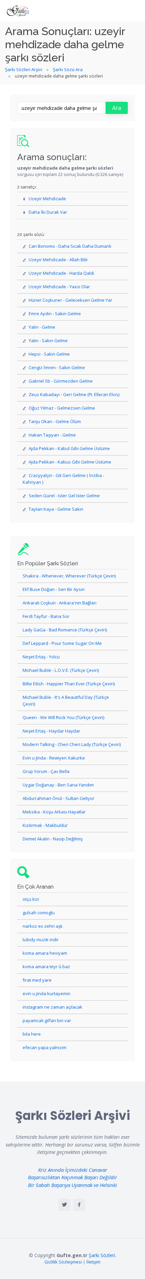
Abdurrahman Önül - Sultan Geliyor (58, 798)
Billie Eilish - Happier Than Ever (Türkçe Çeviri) (69, 684)
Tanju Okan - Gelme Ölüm (55, 421)
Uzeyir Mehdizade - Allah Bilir (58, 260)
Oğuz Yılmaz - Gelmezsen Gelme (62, 408)
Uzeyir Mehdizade (47, 199)
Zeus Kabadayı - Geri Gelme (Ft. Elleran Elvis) (74, 394)
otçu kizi (31, 899)
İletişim (93, 1262)
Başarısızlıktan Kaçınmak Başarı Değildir (72, 1177)
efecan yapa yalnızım (44, 1047)
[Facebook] (79, 1205)
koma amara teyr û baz (46, 966)
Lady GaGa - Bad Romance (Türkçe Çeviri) (65, 630)
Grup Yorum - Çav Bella (46, 771)
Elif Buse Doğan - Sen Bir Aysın (54, 589)
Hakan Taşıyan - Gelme (52, 435)
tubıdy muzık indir (41, 939)
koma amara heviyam (45, 953)
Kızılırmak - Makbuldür (45, 825)
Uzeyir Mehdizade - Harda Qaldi (61, 273)
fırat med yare (37, 980)
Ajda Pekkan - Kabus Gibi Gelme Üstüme (70, 462)
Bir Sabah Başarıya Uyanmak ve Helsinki (72, 1185)
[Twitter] (64, 1205)
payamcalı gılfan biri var (47, 1020)
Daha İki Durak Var (48, 212)
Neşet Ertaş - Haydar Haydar (51, 731)
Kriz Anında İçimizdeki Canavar (72, 1169)
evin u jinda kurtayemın (46, 993)
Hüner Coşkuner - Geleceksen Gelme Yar (70, 300)
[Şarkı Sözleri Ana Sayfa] (18, 11)
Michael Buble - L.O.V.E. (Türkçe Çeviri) (61, 670)
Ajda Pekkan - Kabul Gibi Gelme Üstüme (69, 448)
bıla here (32, 1034)
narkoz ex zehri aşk (43, 926)
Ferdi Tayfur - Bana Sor (46, 616)
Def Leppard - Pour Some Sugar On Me (62, 643)
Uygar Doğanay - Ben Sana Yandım (58, 785)
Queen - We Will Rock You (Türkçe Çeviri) (63, 717)
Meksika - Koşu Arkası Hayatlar (54, 812)
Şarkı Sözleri (102, 1255)
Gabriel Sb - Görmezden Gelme (61, 381)
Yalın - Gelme (42, 327)
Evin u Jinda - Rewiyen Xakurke (54, 758)
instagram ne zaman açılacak (52, 1007)
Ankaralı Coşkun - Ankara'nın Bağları (59, 603)
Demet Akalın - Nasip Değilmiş (53, 839)
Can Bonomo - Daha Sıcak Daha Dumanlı (70, 246)
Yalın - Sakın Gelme (48, 340)
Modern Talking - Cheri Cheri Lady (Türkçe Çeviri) (72, 744)
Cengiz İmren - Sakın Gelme (57, 367)
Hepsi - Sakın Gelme (49, 354)
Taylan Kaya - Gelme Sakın (56, 509)
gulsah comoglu (39, 913)
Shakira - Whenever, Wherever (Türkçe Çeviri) (69, 576)
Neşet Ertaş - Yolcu (41, 657)
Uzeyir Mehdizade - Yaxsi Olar (59, 287)
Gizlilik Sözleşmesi (63, 1262)
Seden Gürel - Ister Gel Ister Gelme (64, 496)
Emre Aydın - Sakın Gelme (55, 313)
